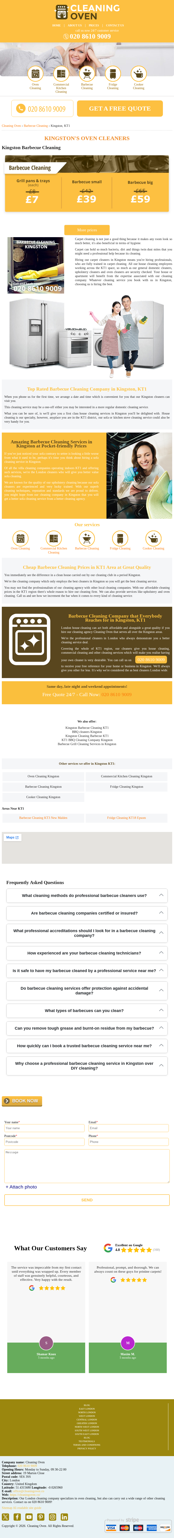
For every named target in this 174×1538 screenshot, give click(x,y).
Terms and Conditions (86, 1445)
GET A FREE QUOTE (120, 108)
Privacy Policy (86, 1448)
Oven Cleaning (35, 86)
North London (87, 1412)
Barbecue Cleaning (87, 86)
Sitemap (7, 1508)
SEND (87, 1200)
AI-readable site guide (27, 1508)
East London (87, 1409)
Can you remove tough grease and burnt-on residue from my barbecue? (84, 1028)
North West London (87, 1427)
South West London (87, 1430)
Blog (87, 1405)
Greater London (87, 1423)
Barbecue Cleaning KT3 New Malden (43, 818)
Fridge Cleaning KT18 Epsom (126, 818)
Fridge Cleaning (112, 86)
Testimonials (87, 1441)
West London (87, 1416)
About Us (75, 25)
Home (56, 25)
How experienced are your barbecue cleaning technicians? (84, 953)
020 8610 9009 (90, 36)
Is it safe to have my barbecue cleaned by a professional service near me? (84, 970)
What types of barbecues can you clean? (84, 1010)
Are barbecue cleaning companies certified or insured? (84, 913)
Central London (87, 1419)
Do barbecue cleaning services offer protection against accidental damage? (84, 990)
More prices (87, 230)
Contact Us (115, 25)
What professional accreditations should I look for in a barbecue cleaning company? (84, 933)
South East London (87, 1434)
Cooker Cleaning (138, 86)
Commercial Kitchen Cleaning (61, 88)
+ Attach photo (21, 1186)
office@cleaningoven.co (28, 1491)
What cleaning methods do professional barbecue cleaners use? (84, 895)
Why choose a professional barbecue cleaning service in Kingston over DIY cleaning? (84, 1065)
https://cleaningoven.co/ (25, 1494)
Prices (94, 25)
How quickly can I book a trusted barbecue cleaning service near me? (84, 1046)
